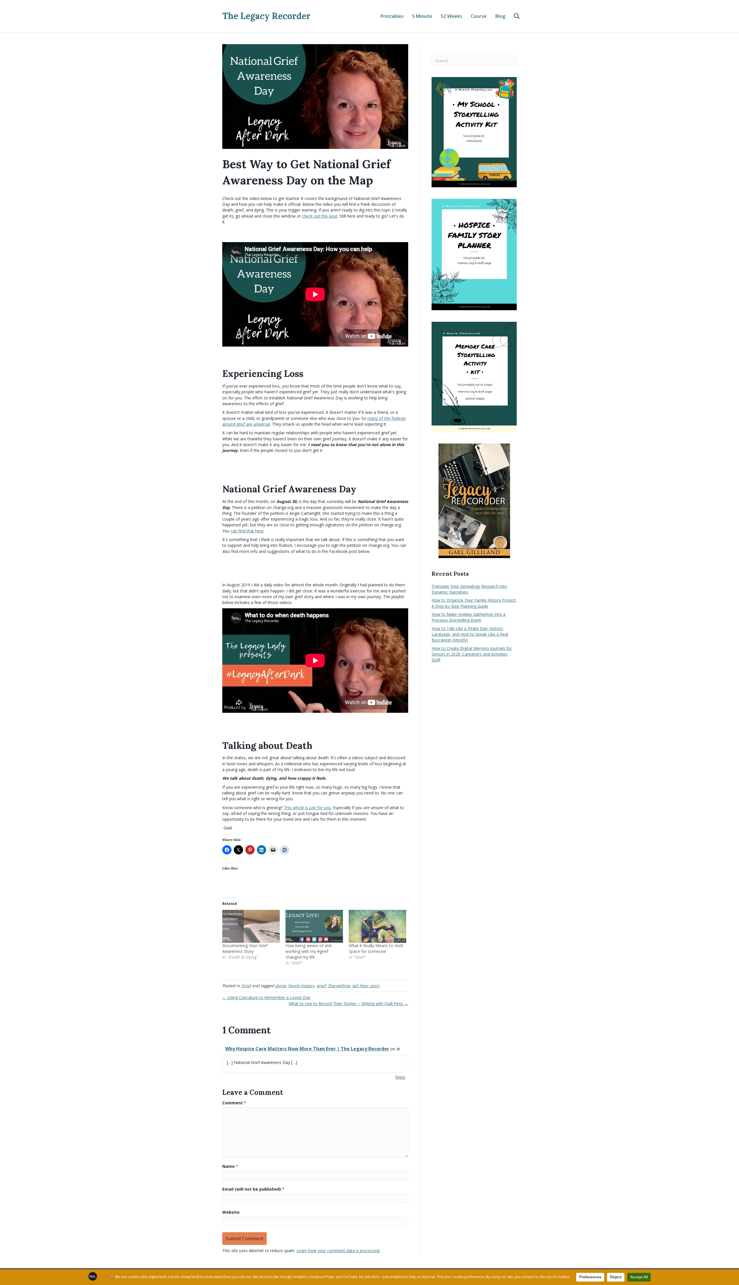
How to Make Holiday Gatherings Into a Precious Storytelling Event (468, 617)
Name (230, 1166)
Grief (246, 985)
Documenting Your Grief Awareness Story (245, 948)
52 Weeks (451, 16)
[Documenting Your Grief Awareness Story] (251, 926)
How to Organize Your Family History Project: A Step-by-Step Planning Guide (474, 603)
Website (231, 1212)
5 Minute (422, 16)
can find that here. (247, 531)
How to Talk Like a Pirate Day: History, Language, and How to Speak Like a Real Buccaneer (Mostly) (470, 634)
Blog (500, 16)
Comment (234, 1103)
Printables (392, 16)
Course (479, 16)
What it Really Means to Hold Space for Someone (376, 948)
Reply (400, 1077)
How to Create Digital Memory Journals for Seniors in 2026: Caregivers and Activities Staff (472, 654)
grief (321, 985)
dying (280, 985)
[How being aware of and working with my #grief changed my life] (314, 926)
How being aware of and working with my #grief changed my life (308, 951)
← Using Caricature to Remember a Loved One (266, 997)
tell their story (365, 985)
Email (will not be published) (253, 1189)
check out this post (319, 216)
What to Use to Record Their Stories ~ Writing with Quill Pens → (348, 1003)
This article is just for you (307, 807)
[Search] (513, 16)
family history (301, 985)
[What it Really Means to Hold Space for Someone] (377, 926)
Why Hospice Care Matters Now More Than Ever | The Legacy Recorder (307, 1048)
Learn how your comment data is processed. (338, 1250)
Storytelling (339, 985)
